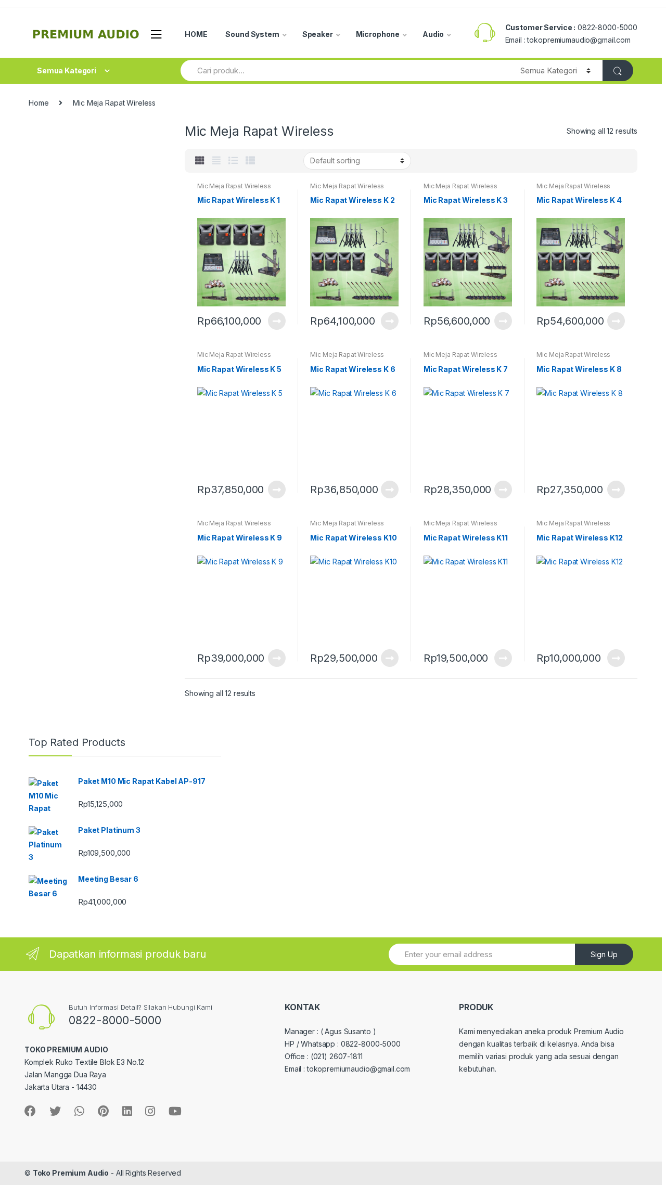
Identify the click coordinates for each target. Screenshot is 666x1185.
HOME (196, 34)
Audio (433, 34)
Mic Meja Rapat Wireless (234, 186)
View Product (276, 321)
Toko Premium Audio (71, 1172)
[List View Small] (250, 160)
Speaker (317, 34)
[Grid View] (199, 160)
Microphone (378, 34)
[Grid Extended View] (216, 160)
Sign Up (604, 954)
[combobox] (344, 70)
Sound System (252, 34)
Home (38, 102)
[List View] (233, 160)
